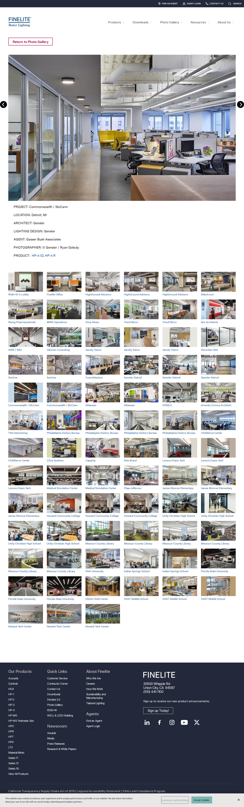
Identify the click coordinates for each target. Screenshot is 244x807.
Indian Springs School (137, 571)
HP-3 (11, 704)
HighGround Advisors (98, 294)
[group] (122, 155)
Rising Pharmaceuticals (22, 322)
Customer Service (57, 678)
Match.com (207, 294)
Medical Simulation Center (62, 488)
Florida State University (214, 571)
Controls (13, 683)
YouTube (184, 722)
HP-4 (11, 710)
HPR (11, 731)
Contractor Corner (57, 683)
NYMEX (167, 405)
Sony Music (92, 322)
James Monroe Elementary (178, 488)
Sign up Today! (158, 711)
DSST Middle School (136, 599)
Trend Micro (131, 322)
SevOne (12, 377)
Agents (92, 714)
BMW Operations (57, 322)
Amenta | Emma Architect (216, 405)
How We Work (94, 689)
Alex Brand (130, 460)
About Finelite (98, 671)
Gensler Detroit (133, 377)
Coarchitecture (94, 377)
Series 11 (13, 758)
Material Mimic (16, 752)
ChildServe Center (211, 433)
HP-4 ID (37, 255)
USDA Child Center (96, 599)
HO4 (11, 689)
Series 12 (13, 763)
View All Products (18, 773)
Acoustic (13, 678)
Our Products (20, 671)
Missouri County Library (99, 543)
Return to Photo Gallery (30, 41)
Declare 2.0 (53, 699)
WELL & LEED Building (60, 715)
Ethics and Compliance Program (144, 791)
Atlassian (90, 405)
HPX (11, 742)
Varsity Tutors (93, 350)
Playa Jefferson (132, 488)
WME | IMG (15, 350)
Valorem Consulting (58, 350)
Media (50, 738)
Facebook (159, 722)
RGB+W (52, 710)
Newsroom (57, 726)
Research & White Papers (61, 749)
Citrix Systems (55, 460)
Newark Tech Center (20, 626)
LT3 (10, 747)
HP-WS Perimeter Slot (21, 720)
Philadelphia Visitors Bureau (63, 433)
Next (240, 104)
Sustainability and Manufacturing (96, 696)
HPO (11, 726)
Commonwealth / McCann (23, 405)
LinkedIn (147, 722)
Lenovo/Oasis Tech (174, 460)
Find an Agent (170, 3)
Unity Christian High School (179, 516)
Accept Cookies (202, 800)
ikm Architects (209, 322)
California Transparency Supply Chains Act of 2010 (41, 791)
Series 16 (13, 768)
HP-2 (11, 699)
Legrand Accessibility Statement (99, 791)
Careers (90, 683)
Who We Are (93, 678)
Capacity (90, 460)
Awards (51, 733)
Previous (3, 104)
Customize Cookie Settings (175, 800)
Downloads (53, 694)
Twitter (197, 722)
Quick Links (57, 671)
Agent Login (194, 3)
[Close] (238, 799)
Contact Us (216, 3)
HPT (11, 736)
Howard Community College (63, 516)
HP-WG (12, 715)
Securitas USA (209, 350)
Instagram (172, 722)
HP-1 (11, 694)
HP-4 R (50, 255)
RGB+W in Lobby (18, 294)
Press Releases (56, 743)
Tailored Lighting (95, 703)
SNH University (94, 571)
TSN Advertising (18, 433)
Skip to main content (12, 8)
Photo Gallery (55, 704)
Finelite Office (55, 294)
